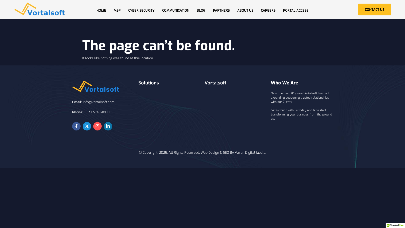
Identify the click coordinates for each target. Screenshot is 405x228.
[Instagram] (97, 126)
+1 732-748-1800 (97, 112)
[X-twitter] (87, 126)
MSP (117, 10)
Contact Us (374, 9)
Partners (221, 10)
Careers (268, 10)
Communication (175, 10)
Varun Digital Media (250, 152)
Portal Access (295, 10)
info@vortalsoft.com (99, 102)
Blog (201, 10)
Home (101, 10)
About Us (245, 10)
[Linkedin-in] (108, 126)
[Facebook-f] (76, 126)
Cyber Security (141, 10)
